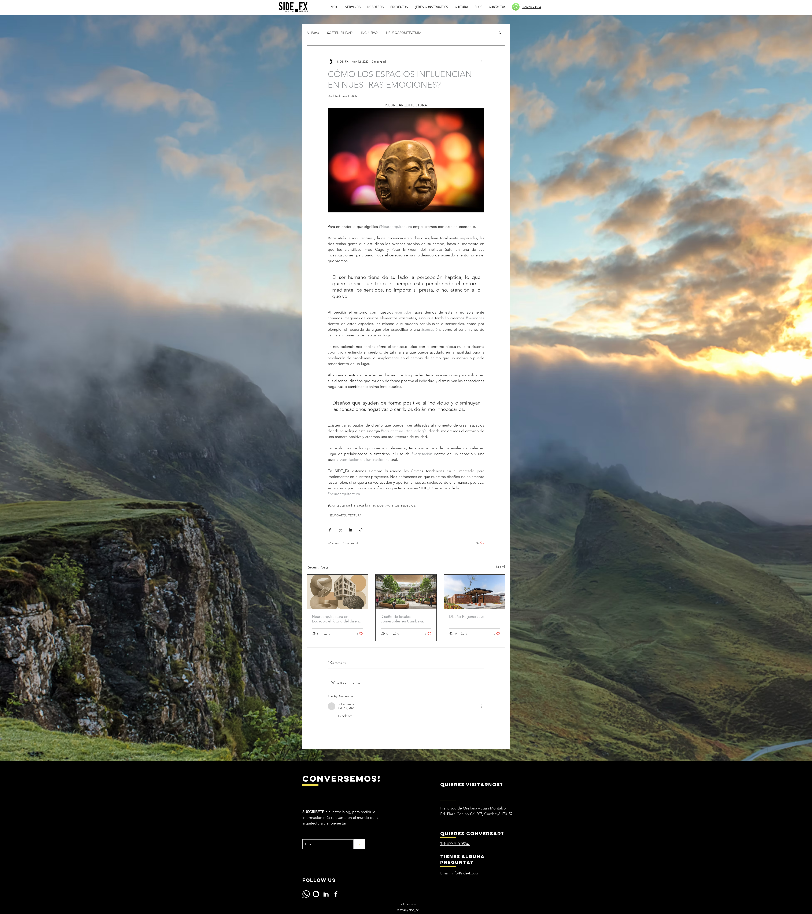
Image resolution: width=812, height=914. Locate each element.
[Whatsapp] (306, 894)
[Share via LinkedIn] (350, 530)
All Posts (313, 33)
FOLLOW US (319, 880)
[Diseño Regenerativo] (474, 592)
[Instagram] (316, 894)
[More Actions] (481, 706)
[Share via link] (361, 530)
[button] (500, 32)
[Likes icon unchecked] (340, 729)
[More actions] (481, 61)
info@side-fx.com (465, 873)
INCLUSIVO (369, 33)
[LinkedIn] (326, 894)
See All (500, 566)
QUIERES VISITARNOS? (471, 784)
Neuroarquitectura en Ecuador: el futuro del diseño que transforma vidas (336, 619)
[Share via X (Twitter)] (340, 530)
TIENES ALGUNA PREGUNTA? (462, 859)
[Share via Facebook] (330, 530)
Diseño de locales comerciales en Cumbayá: (402, 619)
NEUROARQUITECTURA (403, 33)
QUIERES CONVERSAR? (472, 834)
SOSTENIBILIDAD (340, 33)
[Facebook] (336, 894)
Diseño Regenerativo (466, 616)
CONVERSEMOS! (341, 778)
